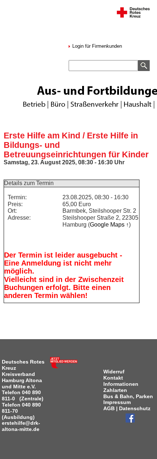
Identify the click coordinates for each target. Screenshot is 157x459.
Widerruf (114, 371)
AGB (109, 408)
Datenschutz (134, 408)
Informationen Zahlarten (120, 387)
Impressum (117, 402)
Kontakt (113, 378)
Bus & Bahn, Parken (128, 396)
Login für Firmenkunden (96, 46)
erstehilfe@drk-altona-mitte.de (21, 426)
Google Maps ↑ (109, 224)
